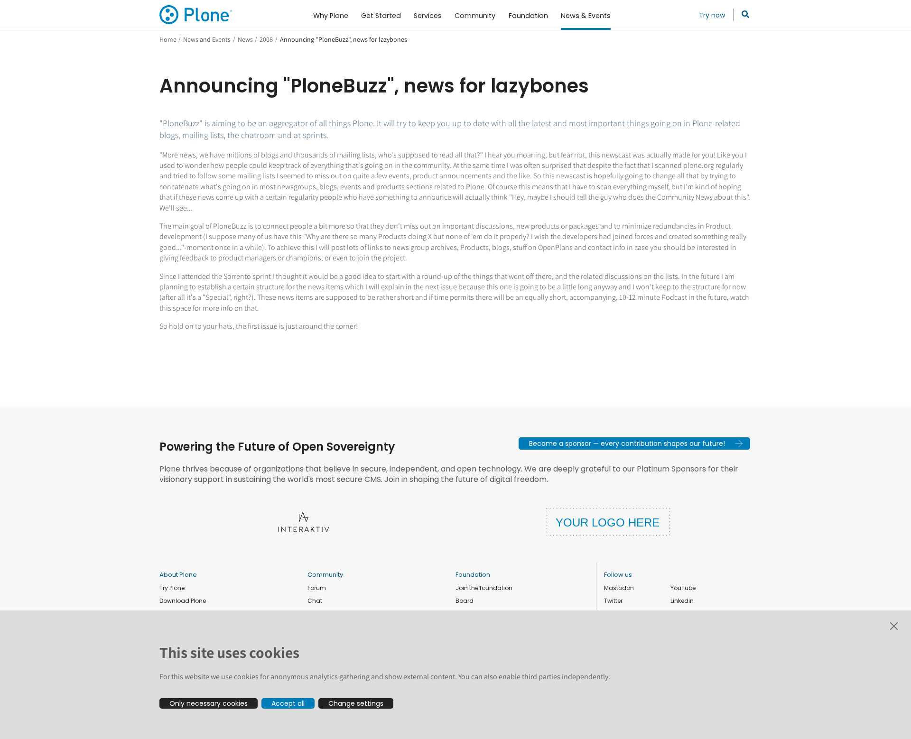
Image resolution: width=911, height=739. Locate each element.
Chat (314, 601)
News (245, 39)
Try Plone (172, 588)
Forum (316, 588)
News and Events (207, 39)
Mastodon (619, 588)
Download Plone (182, 601)
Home (168, 39)
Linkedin (682, 601)
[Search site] (743, 15)
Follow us (618, 574)
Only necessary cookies (208, 703)
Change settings (355, 703)
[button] (634, 443)
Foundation (473, 574)
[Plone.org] (196, 14)
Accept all (288, 703)
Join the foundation (484, 588)
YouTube (683, 588)
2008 (266, 39)
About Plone (178, 574)
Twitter (613, 601)
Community (325, 574)
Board (465, 601)
